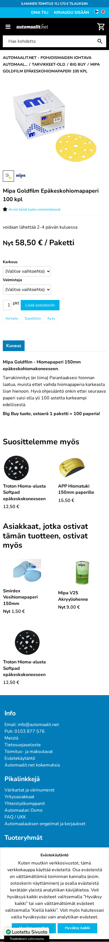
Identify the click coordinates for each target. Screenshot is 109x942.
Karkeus (10, 262)
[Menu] (8, 26)
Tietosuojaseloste (22, 745)
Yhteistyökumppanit (24, 803)
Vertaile (11, 318)
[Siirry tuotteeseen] (27, 468)
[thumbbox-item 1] (8, 176)
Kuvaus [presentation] (13, 346)
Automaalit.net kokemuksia (32, 765)
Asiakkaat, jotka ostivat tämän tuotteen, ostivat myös (45, 536)
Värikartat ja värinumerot (29, 790)
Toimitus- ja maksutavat (28, 751)
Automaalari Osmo (23, 810)
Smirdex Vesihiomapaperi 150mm (20, 597)
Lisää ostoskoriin (40, 305)
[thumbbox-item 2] (21, 176)
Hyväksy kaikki (77, 927)
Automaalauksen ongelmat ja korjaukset (45, 824)
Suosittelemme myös (41, 442)
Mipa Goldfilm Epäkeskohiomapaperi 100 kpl (51, 195)
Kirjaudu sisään (71, 12)
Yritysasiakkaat (19, 797)
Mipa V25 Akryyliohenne (73, 596)
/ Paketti (44, 242)
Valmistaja (12, 280)
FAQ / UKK (15, 817)
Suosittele (33, 318)
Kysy (51, 318)
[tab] (14, 345)
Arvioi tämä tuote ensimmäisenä (34, 209)
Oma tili (39, 12)
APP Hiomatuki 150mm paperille (76, 489)
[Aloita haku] (101, 41)
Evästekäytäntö (19, 758)
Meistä (11, 738)
